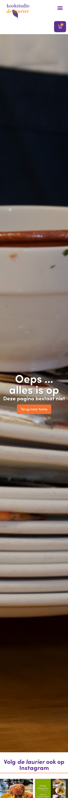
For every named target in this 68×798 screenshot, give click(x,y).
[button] (60, 8)
